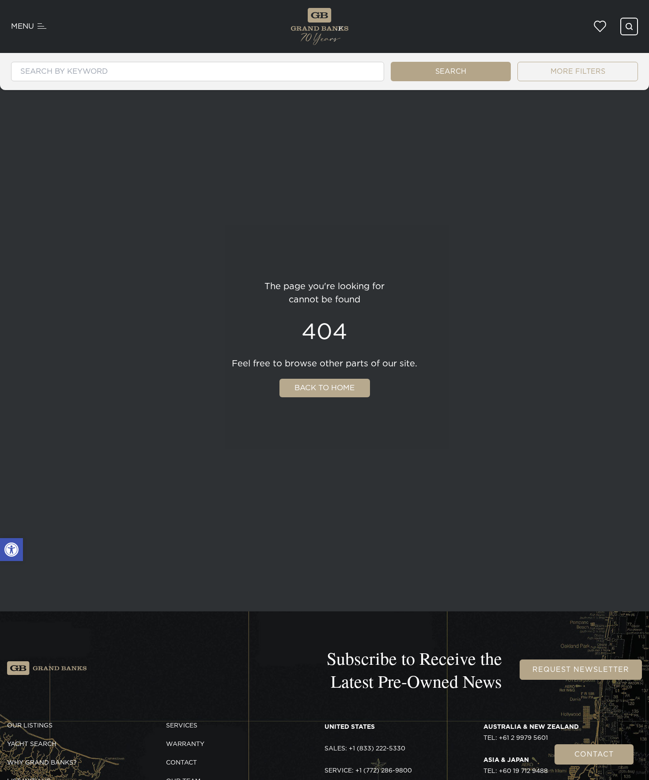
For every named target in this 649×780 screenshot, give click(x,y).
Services (181, 725)
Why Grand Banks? (42, 762)
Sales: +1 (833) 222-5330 (364, 748)
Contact (594, 754)
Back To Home (324, 387)
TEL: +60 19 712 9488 (515, 765)
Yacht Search (32, 743)
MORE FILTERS (578, 71)
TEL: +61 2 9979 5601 (531, 732)
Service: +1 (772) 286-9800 (368, 770)
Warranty (185, 743)
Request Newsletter (580, 669)
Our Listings (30, 725)
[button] (11, 549)
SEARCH (450, 71)
